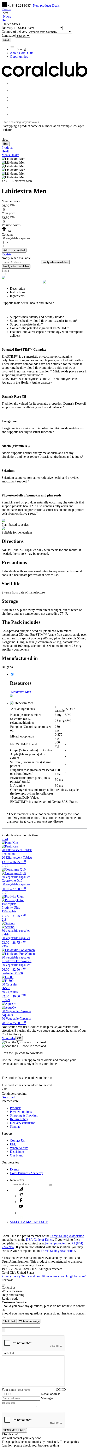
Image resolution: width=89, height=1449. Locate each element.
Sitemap (15, 1126)
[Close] (3, 1284)
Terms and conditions (35, 1276)
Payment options (21, 1111)
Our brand (16, 1155)
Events (6, 9)
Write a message (29, 1321)
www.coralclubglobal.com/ (67, 1276)
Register (7, 254)
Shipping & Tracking (23, 1115)
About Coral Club (22, 53)
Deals (56, 5)
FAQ (13, 1144)
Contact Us (17, 1140)
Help (5, 20)
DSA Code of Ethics (39, 1239)
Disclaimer (17, 1151)
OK (19, 1038)
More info (8, 1038)
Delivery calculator (22, 1123)
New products (42, 5)
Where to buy (19, 1148)
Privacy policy (11, 1276)
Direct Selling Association (67, 1236)
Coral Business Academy (26, 1173)
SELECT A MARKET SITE (29, 1222)
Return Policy (19, 1119)
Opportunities (19, 56)
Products (15, 1108)
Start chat (9, 1321)
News (7, 16)
